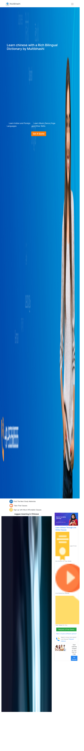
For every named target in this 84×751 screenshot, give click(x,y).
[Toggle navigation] (72, 4)
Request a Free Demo (66, 629)
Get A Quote (38, 134)
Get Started (74, 658)
